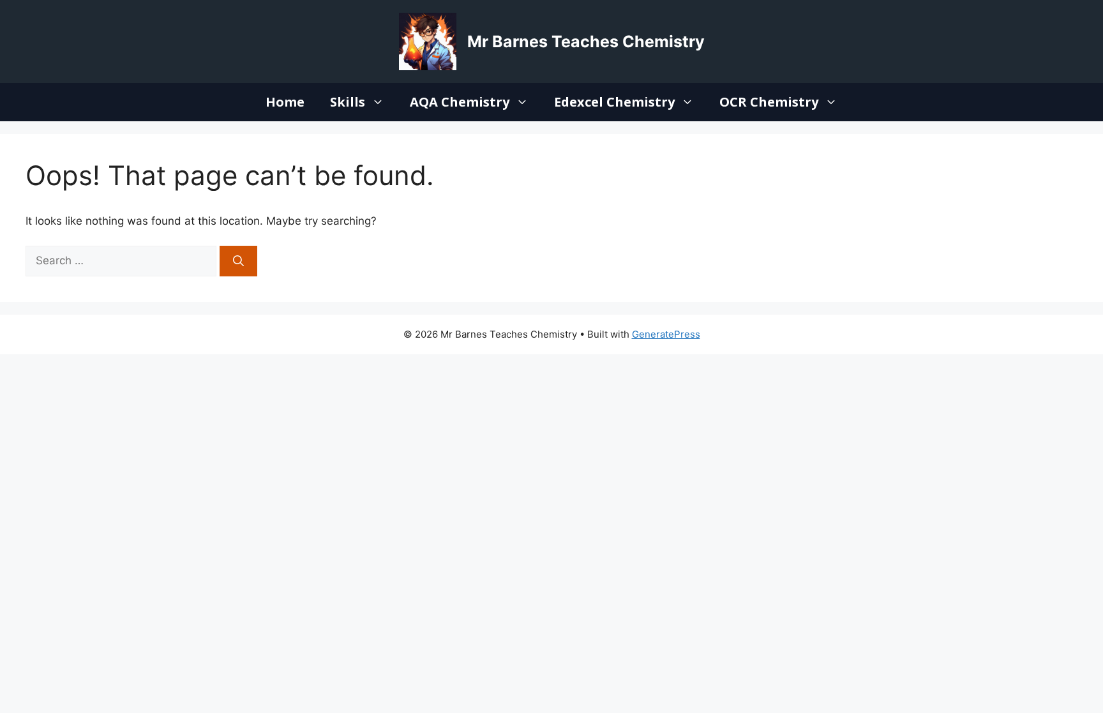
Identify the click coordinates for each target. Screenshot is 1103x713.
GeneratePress (666, 334)
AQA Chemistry (459, 101)
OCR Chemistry (768, 101)
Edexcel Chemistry (614, 101)
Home (285, 101)
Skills (347, 101)
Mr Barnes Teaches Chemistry (586, 41)
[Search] (238, 261)
